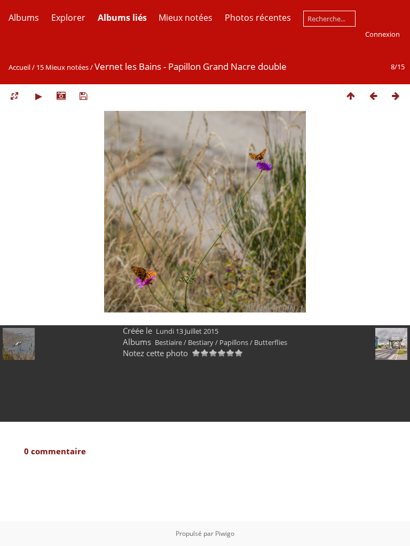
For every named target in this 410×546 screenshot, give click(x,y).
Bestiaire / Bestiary (184, 342)
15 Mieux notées (62, 67)
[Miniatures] (351, 96)
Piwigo (224, 533)
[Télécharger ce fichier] (83, 96)
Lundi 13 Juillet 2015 (187, 331)
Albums (24, 17)
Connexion (382, 34)
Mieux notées (185, 17)
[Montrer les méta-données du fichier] (61, 96)
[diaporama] (38, 96)
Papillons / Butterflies (253, 342)
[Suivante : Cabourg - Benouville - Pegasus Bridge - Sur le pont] (395, 96)
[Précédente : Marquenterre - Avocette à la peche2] (373, 96)
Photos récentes (258, 17)
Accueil (19, 67)
